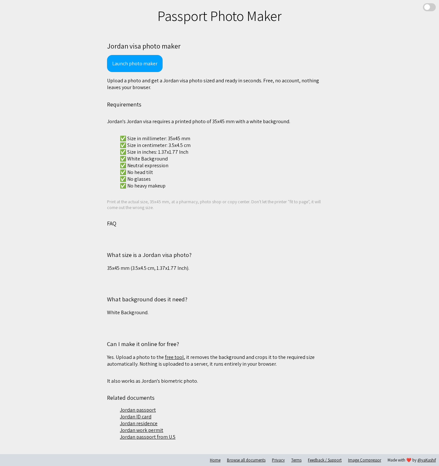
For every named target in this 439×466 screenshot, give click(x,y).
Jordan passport (138, 410)
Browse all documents (246, 460)
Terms (296, 460)
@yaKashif (426, 460)
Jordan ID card (135, 416)
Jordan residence (138, 423)
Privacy (278, 460)
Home (215, 460)
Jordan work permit (141, 430)
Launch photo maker (134, 63)
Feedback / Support (325, 460)
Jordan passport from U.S (147, 437)
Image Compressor (364, 460)
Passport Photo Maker (219, 15)
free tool (174, 357)
